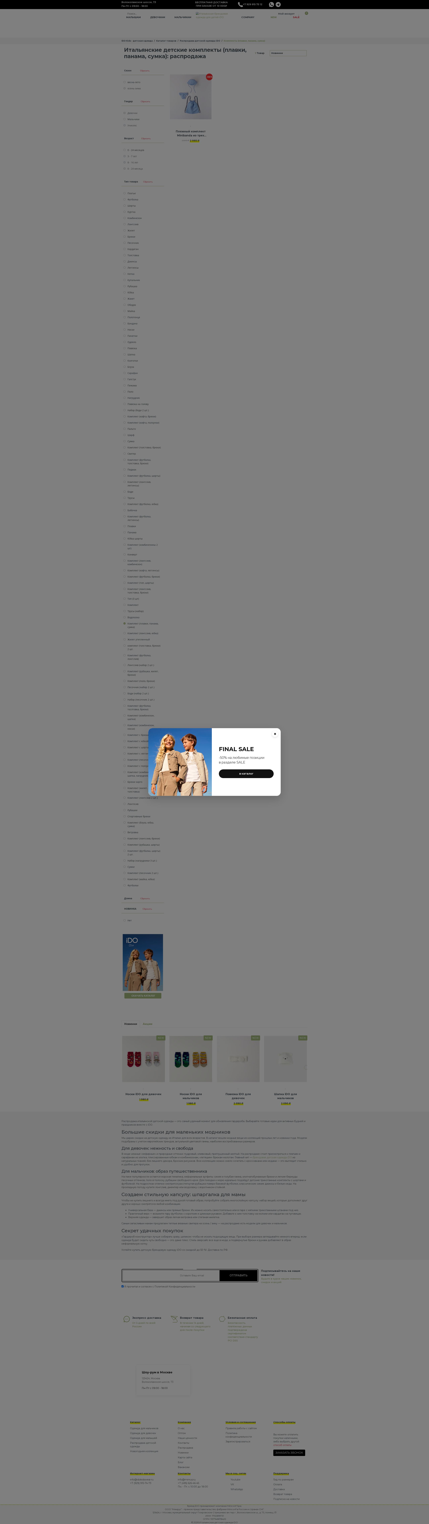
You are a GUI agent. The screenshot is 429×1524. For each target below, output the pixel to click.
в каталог (246, 773)
